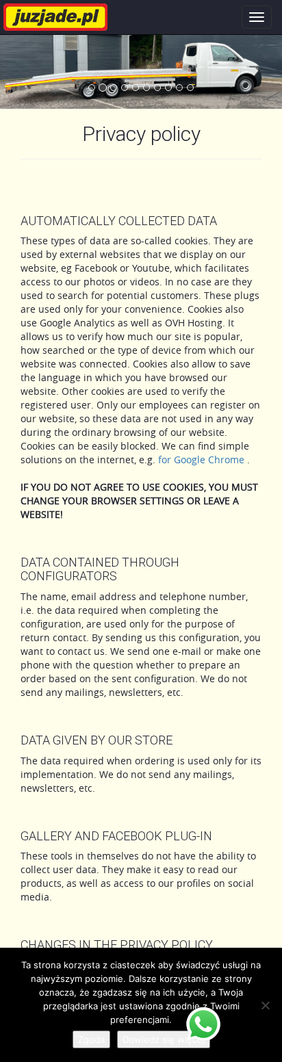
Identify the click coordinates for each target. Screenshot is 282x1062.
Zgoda (91, 1039)
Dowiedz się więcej (164, 1039)
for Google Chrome (202, 459)
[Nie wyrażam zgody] (265, 1005)
